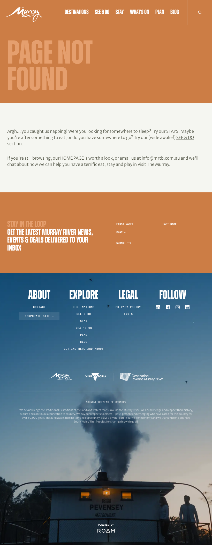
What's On (139, 12)
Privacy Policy (128, 307)
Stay (120, 12)
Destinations (77, 12)
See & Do (102, 12)
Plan (159, 12)
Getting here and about (84, 349)
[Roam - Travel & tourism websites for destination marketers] (106, 531)
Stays (172, 131)
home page (72, 158)
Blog (174, 12)
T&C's (128, 314)
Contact (39, 307)
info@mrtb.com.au (161, 158)
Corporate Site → (39, 316)
